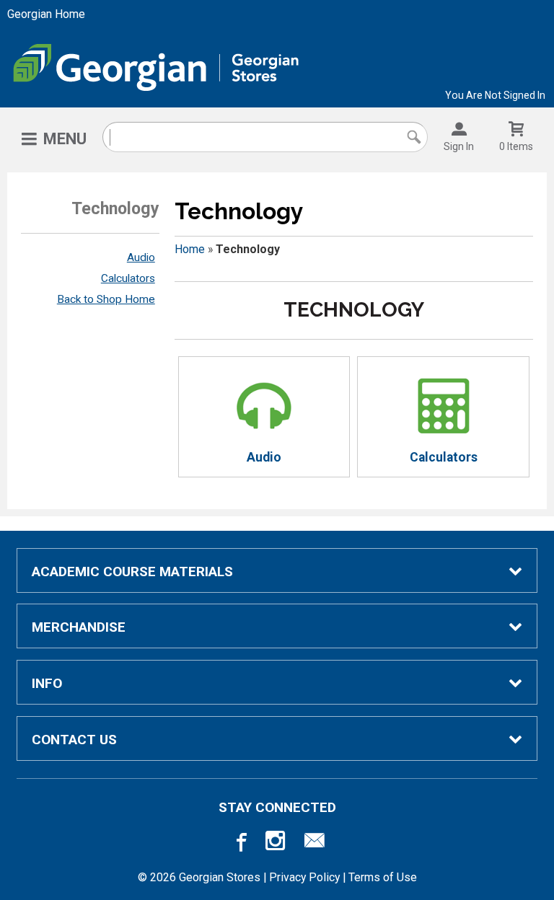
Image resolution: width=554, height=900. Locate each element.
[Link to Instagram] (277, 844)
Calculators (128, 278)
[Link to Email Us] (314, 844)
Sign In (459, 146)
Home (190, 249)
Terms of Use (382, 877)
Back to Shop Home (106, 299)
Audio (141, 257)
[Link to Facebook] (239, 844)
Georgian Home (46, 14)
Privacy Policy (304, 877)
